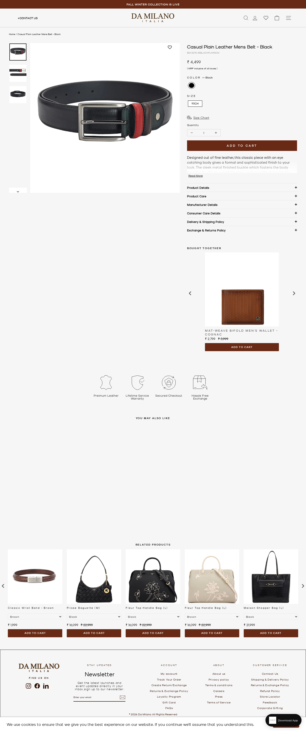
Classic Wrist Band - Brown (31, 607)
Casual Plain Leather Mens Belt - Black (39, 34)
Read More (195, 175)
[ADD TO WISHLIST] (170, 47)
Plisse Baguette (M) (83, 607)
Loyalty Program (169, 696)
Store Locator (270, 696)
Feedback (270, 702)
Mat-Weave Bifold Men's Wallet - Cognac (241, 332)
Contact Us (28, 18)
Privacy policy (219, 679)
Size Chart (201, 117)
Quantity (193, 125)
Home (12, 34)
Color (200, 77)
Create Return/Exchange (169, 685)
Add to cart (242, 347)
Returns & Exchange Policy (169, 691)
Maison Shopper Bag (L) (264, 607)
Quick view (71, 494)
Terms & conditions (219, 685)
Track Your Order (169, 679)
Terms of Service (219, 702)
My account (169, 673)
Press (219, 696)
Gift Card (169, 702)
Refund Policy (270, 691)
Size (191, 96)
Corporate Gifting (270, 708)
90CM (195, 104)
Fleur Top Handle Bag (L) (147, 607)
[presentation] (190, 293)
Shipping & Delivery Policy (270, 679)
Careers (218, 691)
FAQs (169, 708)
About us (218, 673)
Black (191, 85)
